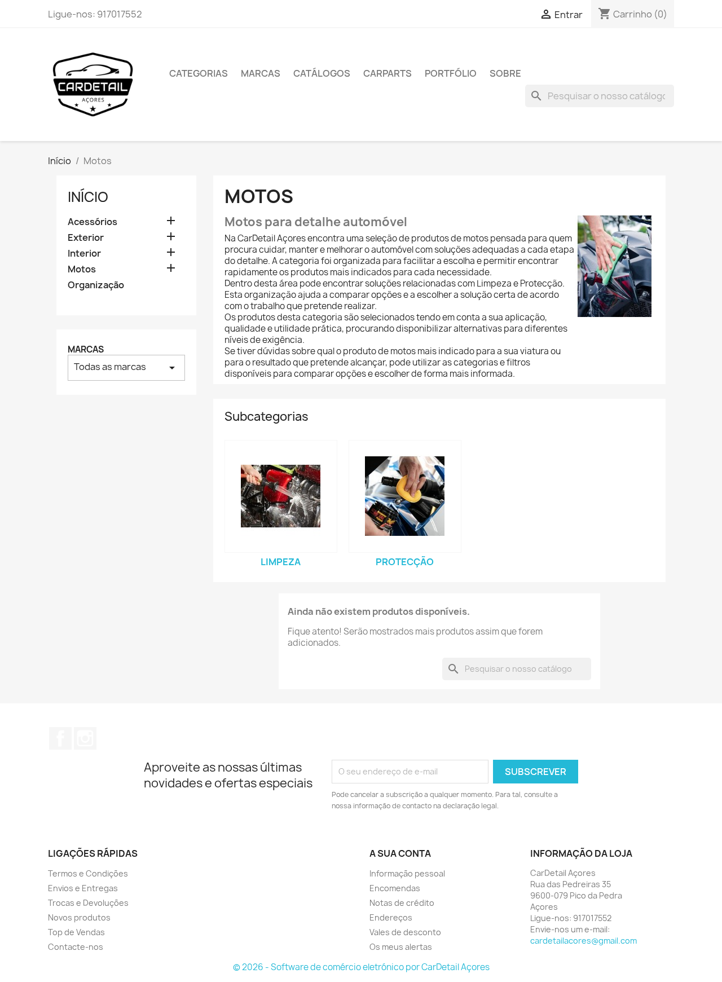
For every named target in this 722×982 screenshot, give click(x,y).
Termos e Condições (88, 873)
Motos (82, 269)
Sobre (505, 73)
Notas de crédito (401, 902)
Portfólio (451, 73)
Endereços (390, 917)
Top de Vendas (76, 932)
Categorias (198, 73)
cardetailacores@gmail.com (583, 940)
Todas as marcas (126, 367)
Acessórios (92, 222)
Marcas (260, 73)
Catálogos (321, 73)
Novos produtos (79, 917)
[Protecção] (405, 496)
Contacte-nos (75, 946)
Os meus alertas (400, 946)
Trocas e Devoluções (88, 902)
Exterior (86, 238)
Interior (84, 253)
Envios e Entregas (83, 888)
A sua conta (400, 853)
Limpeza (281, 562)
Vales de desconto (405, 932)
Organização (96, 285)
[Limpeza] (280, 496)
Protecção (405, 562)
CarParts (387, 73)
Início (88, 196)
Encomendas (394, 888)
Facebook (60, 738)
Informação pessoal (407, 873)
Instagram (85, 738)
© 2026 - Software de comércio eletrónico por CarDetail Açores (361, 967)
